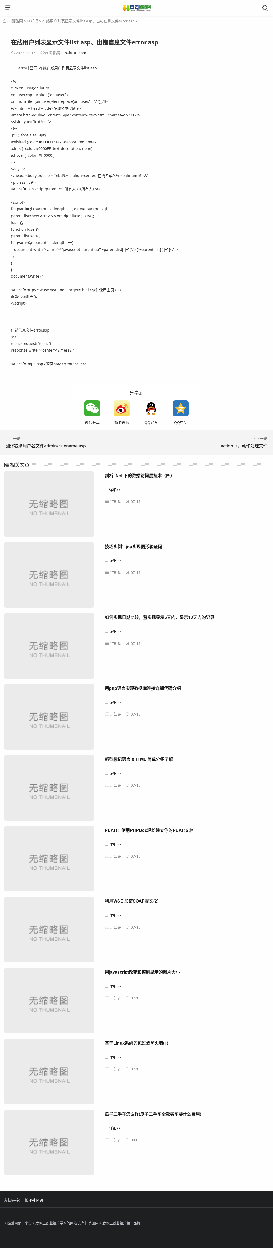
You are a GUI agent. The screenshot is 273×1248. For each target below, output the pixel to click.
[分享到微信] (92, 408)
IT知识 (32, 20)
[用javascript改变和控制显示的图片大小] (49, 1003)
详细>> (115, 489)
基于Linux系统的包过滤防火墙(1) (136, 1043)
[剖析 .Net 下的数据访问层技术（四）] (49, 506)
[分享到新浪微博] (122, 408)
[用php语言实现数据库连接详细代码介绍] (49, 719)
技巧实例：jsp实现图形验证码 (133, 546)
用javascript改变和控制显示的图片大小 (142, 972)
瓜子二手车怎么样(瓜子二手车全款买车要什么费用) (153, 1114)
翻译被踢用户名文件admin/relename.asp (46, 446)
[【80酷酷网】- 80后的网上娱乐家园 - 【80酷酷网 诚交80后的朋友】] (136, 8)
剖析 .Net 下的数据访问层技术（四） (140, 475)
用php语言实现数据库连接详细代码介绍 (143, 688)
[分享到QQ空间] (181, 408)
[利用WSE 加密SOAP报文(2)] (49, 932)
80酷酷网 (15, 20)
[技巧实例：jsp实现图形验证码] (49, 577)
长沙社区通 (34, 1200)
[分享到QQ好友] (151, 408)
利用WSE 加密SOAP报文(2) (131, 901)
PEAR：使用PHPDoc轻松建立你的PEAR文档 (149, 830)
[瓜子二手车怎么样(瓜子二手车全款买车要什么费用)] (49, 1145)
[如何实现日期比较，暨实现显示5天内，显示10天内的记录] (49, 648)
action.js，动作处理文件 (244, 446)
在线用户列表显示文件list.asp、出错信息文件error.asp (88, 20)
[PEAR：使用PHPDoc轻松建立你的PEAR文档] (49, 861)
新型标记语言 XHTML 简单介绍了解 (139, 759)
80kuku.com (75, 52)
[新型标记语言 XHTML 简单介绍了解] (49, 790)
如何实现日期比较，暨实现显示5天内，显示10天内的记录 (159, 617)
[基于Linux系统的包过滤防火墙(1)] (49, 1074)
